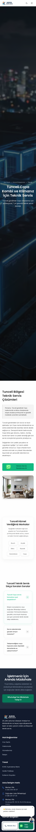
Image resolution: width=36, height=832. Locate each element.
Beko (12, 548)
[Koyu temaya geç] (26, 3)
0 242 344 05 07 (11, 790)
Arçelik (23, 543)
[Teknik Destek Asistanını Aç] (31, 820)
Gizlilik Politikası (8, 771)
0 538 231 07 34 (11, 796)
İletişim (4, 755)
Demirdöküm (13, 554)
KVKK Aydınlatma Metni (11, 767)
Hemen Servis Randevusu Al (21, 467)
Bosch (13, 543)
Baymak (22, 548)
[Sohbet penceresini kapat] (32, 807)
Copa (25, 554)
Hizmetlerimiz (7, 750)
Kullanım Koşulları (8, 775)
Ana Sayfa (7, 182)
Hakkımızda (6, 746)
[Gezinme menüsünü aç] (32, 3)
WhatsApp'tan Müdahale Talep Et (18, 698)
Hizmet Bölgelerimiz (19, 182)
